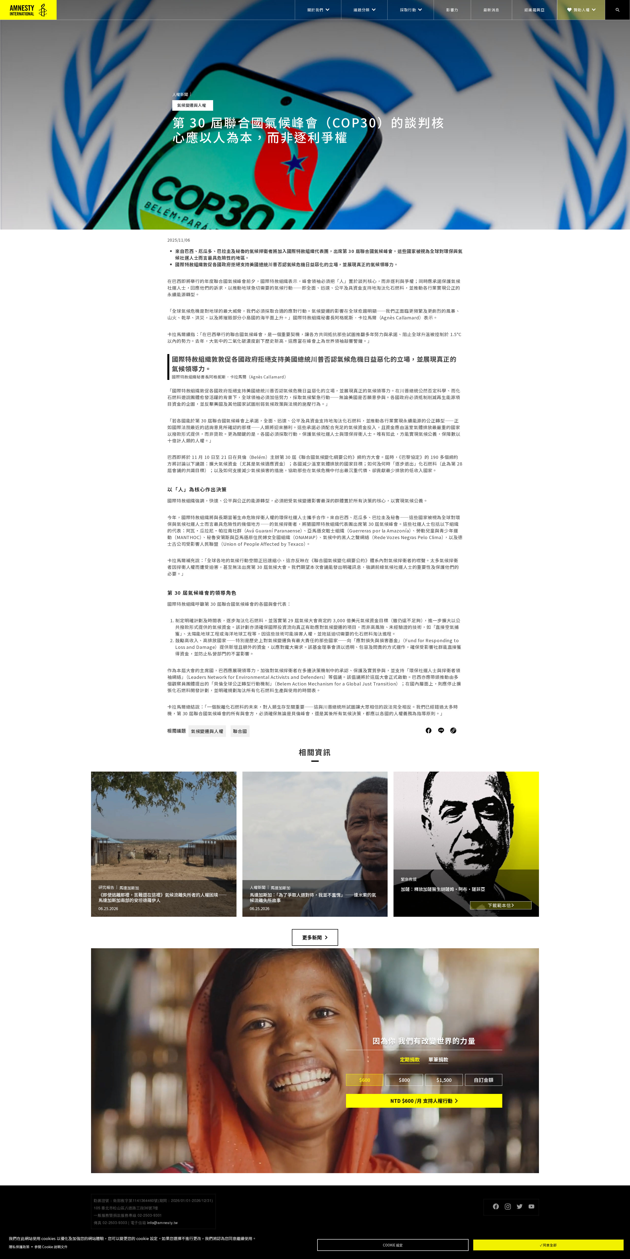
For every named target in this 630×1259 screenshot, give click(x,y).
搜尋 (617, 10)
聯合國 (240, 731)
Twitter (519, 1207)
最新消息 (491, 9)
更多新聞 (312, 937)
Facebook (496, 1207)
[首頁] (28, 10)
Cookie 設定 (393, 1245)
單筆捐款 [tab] (438, 1060)
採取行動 (408, 9)
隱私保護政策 (19, 1246)
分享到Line (441, 730)
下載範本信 (499, 905)
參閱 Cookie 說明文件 (51, 1246)
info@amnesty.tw (162, 1222)
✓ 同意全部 (548, 1245)
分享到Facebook (429, 730)
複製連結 (453, 730)
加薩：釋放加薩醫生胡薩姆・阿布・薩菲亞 (443, 889)
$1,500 (444, 1079)
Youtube (531, 1207)
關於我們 (315, 9)
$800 (404, 1079)
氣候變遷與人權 (207, 731)
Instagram (508, 1207)
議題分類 (362, 9)
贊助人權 (582, 9)
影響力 (452, 9)
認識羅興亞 (534, 9)
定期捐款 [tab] (410, 1060)
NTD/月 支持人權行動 (421, 1100)
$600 (364, 1079)
